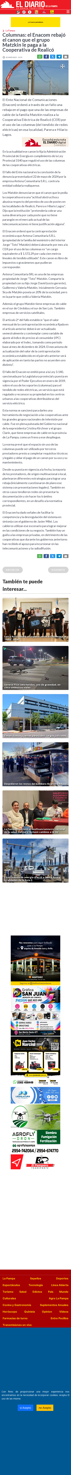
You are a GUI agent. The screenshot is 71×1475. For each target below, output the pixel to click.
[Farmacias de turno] (29, 12)
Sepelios (35, 1278)
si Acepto (25, 1408)
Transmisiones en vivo (17, 1325)
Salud (22, 1291)
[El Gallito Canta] (18, 12)
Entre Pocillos (59, 1318)
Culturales (9, 1298)
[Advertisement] (35, 910)
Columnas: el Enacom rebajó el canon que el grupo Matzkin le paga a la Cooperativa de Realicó (34, 42)
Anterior (12, 570)
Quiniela (29, 1311)
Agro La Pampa (58, 1298)
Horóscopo (10, 1311)
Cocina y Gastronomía (17, 1305)
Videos (63, 1311)
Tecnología (36, 1285)
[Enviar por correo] (66, 57)
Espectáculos (11, 1285)
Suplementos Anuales (54, 1305)
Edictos (37, 1291)
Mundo (63, 1291)
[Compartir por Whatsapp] (39, 57)
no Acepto (45, 1408)
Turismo (8, 1291)
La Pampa (9, 1278)
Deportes (62, 1278)
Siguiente (58, 570)
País (50, 1291)
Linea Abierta (59, 1285)
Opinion (47, 1311)
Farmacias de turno (15, 1318)
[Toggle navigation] (68, 11)
